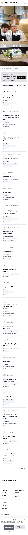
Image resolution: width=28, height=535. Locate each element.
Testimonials (4, 508)
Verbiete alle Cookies (20, 526)
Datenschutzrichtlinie (6, 518)
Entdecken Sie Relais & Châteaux (4, 504)
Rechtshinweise (5, 514)
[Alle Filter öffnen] (25, 68)
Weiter (21, 468)
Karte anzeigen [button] (22, 85)
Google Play (17, 499)
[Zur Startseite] (9, 2)
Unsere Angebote (4, 498)
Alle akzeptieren (9, 527)
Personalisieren (13, 532)
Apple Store (17, 496)
